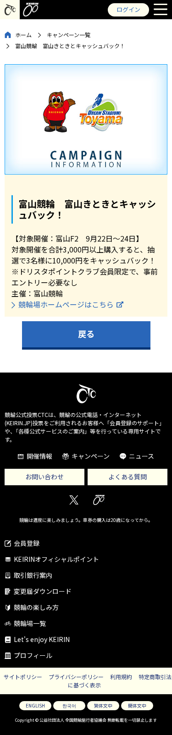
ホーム (23, 34)
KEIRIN (99, 499)
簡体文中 (137, 705)
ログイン (128, 9)
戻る (86, 334)
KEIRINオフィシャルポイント (56, 559)
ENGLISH (35, 705)
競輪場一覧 (30, 623)
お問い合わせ (44, 476)
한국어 (69, 705)
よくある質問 (127, 476)
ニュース (141, 456)
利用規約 (121, 676)
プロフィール (33, 655)
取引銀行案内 (33, 575)
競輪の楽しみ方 (36, 607)
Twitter (73, 499)
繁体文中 (103, 705)
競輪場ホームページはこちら (66, 304)
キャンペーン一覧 (68, 34)
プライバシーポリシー (76, 676)
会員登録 (26, 543)
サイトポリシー (23, 676)
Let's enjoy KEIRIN (42, 639)
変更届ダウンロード (43, 591)
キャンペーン (91, 456)
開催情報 (39, 456)
